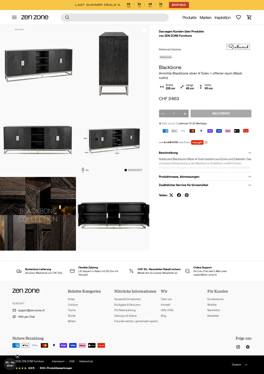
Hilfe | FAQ (167, 310)
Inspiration (222, 17)
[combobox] (115, 17)
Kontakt (165, 304)
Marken (205, 17)
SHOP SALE (179, 4)
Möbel (72, 321)
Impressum (58, 361)
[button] (249, 17)
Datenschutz (86, 361)
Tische (72, 310)
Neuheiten (213, 310)
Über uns (166, 299)
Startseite (19, 29)
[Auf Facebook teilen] (179, 195)
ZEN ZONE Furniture (32, 361)
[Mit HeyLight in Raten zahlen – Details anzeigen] (206, 143)
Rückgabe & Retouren (127, 304)
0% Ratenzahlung (124, 310)
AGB (71, 361)
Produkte (189, 17)
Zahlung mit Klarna (125, 315)
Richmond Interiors (170, 49)
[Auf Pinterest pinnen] (187, 195)
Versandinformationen (127, 299)
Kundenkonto (215, 299)
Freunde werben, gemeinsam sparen (136, 321)
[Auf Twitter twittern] (171, 195)
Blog (163, 315)
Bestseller (213, 315)
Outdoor (73, 304)
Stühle (72, 315)
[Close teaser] (17, 357)
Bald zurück (221, 113)
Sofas (71, 299)
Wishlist (212, 304)
